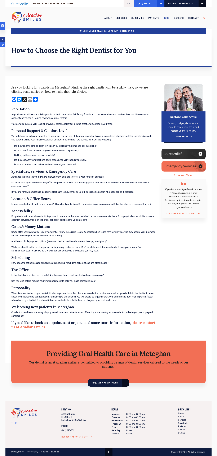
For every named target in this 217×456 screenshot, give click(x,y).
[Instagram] (15, 423)
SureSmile (137, 18)
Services (121, 18)
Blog (166, 18)
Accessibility (32, 452)
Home (181, 413)
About (108, 18)
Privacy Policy (17, 452)
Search (44, 452)
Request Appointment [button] (181, 4)
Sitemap (55, 452)
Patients (153, 18)
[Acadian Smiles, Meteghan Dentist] (24, 413)
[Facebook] (12, 423)
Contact (193, 18)
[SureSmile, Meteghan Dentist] (183, 154)
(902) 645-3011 (68, 430)
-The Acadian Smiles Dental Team (183, 213)
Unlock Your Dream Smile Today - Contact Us (106, 31)
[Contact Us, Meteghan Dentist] (183, 166)
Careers (179, 18)
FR (128, 4)
